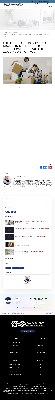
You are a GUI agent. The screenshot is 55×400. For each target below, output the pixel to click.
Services (14, 349)
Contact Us (27, 331)
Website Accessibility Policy (40, 393)
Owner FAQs (14, 345)
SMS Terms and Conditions (36, 386)
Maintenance (41, 349)
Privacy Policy (23, 386)
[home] (13, 4)
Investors (8, 267)
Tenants (21, 267)
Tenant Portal (41, 352)
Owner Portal (14, 352)
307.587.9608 (42, 3)
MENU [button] (50, 6)
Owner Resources (14, 342)
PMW (38, 384)
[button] (50, 3)
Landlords (14, 267)
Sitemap (15, 386)
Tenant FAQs (41, 345)
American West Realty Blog (10, 32)
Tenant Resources (40, 342)
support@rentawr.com (14, 374)
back (5, 192)
